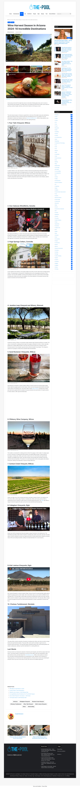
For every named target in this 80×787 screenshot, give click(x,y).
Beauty (42, 13)
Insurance (57, 225)
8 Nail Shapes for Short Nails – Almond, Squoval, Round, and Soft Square (67, 69)
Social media (57, 199)
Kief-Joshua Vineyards (41, 704)
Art (55, 184)
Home (10, 13)
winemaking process (29, 654)
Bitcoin (56, 246)
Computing (57, 154)
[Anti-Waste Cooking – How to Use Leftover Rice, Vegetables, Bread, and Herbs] (57, 63)
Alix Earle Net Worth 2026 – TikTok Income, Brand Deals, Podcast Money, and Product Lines (63, 42)
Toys (56, 193)
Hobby (56, 178)
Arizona (15, 701)
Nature (56, 244)
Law (56, 144)
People (34, 13)
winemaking (31, 706)
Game (56, 129)
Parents (56, 216)
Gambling (57, 131)
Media (56, 231)
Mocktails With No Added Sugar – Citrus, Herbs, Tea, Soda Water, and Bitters (67, 75)
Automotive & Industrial (59, 208)
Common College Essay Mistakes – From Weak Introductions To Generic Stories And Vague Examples (67, 94)
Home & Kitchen (52, 13)
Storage (56, 253)
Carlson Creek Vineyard (38, 701)
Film (56, 229)
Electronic (57, 203)
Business (56, 114)
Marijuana (57, 214)
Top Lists (57, 218)
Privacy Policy (59, 749)
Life (25, 13)
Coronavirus (57, 242)
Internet (56, 212)
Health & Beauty (58, 220)
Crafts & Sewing (58, 255)
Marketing (57, 141)
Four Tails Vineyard (28, 704)
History (56, 267)
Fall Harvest (13, 74)
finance (56, 133)
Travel (13, 22)
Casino (56, 120)
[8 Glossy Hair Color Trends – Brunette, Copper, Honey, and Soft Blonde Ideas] (57, 81)
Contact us (59, 754)
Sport (56, 139)
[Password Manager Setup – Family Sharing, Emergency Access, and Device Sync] (57, 101)
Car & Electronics (58, 137)
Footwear (57, 261)
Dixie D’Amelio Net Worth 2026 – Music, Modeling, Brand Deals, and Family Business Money (47, 754)
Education (57, 127)
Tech (46, 13)
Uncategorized (58, 173)
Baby (56, 205)
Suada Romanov (11, 32)
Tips (56, 148)
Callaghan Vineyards (25, 701)
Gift (55, 210)
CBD (56, 152)
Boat (56, 233)
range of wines (35, 388)
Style (39, 13)
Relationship (57, 165)
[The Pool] (40, 7)
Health (56, 118)
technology (57, 167)
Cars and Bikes (58, 171)
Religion (56, 263)
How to (56, 206)
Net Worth (29, 13)
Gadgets (56, 265)
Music (56, 188)
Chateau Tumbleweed (16, 704)
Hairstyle (56, 235)
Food (22, 13)
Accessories (57, 238)
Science (56, 259)
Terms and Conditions (61, 751)
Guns (56, 237)
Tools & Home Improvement (60, 191)
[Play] (36, 69)
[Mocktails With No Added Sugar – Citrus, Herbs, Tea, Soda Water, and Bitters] (57, 75)
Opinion (56, 257)
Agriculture (57, 223)
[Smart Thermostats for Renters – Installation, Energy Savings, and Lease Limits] (57, 86)
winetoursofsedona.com (32, 118)
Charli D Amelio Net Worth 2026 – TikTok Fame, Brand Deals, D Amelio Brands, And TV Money (48, 759)
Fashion (56, 135)
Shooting (56, 250)
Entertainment (16, 13)
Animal (56, 176)
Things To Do (57, 227)
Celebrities (57, 186)
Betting (56, 161)
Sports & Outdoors (58, 182)
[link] (8, 74)
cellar (42, 500)
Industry (56, 195)
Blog (56, 163)
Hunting (56, 252)
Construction (57, 201)
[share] (49, 74)
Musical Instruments (59, 248)
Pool (56, 159)
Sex (56, 174)
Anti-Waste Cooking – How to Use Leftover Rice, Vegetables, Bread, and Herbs (48, 763)
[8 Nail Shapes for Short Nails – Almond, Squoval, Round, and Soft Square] (57, 70)
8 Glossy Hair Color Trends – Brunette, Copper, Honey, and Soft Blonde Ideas (67, 80)
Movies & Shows (58, 197)
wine (24, 706)
